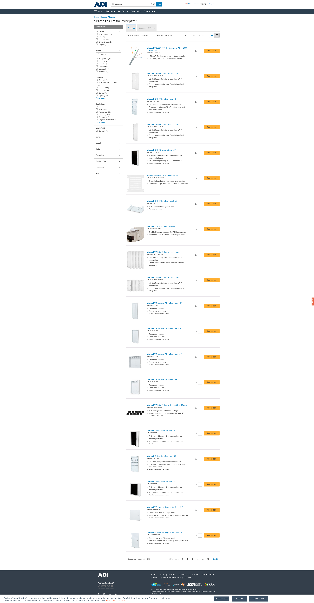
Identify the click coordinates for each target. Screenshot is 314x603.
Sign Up (203, 4)
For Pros (122, 11)
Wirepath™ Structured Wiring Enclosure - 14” (164, 354)
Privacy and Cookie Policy (115, 600)
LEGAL (162, 575)
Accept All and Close (258, 599)
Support (135, 11)
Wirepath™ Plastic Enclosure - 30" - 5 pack (163, 277)
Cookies (188, 578)
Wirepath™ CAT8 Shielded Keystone (161, 226)
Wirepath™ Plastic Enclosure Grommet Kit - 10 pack (167, 405)
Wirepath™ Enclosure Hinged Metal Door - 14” (165, 507)
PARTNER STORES (208, 575)
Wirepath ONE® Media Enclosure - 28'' (162, 456)
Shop (100, 11)
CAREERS (195, 575)
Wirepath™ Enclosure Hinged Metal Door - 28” (165, 533)
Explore (109, 11)
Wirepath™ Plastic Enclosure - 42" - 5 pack (163, 252)
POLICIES (172, 575)
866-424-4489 (106, 583)
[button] (313, 301)
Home (96, 17)
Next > (215, 559)
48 (208, 559)
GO (159, 4)
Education (148, 11)
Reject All (239, 599)
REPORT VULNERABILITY (172, 578)
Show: (194, 36)
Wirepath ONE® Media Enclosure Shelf (162, 201)
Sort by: (160, 36)
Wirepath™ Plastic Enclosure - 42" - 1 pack (163, 124)
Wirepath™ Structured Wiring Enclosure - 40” (164, 303)
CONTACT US (183, 575)
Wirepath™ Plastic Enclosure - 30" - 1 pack (163, 73)
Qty (196, 51)
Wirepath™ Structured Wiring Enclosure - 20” (164, 379)
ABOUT (153, 575)
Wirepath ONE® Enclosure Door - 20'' (161, 430)
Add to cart (211, 51)
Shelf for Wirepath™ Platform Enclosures (162, 175)
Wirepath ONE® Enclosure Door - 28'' (161, 150)
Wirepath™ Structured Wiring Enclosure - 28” (164, 328)
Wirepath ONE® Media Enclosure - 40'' (162, 99)
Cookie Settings (222, 599)
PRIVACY (156, 578)
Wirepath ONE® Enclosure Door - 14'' (161, 481)
